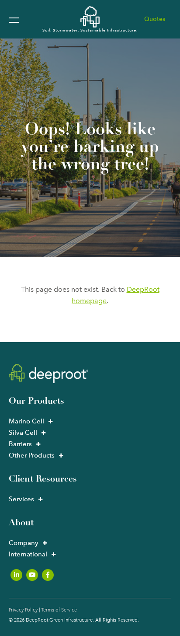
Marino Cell (26, 421)
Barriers (20, 444)
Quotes (154, 19)
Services (21, 499)
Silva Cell (23, 433)
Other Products (32, 455)
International (28, 554)
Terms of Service (59, 610)
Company (23, 543)
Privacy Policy (23, 610)
